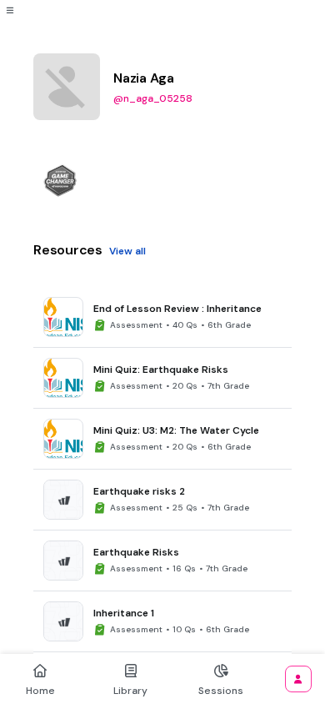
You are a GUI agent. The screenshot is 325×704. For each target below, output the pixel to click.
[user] (298, 679)
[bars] (10, 10)
